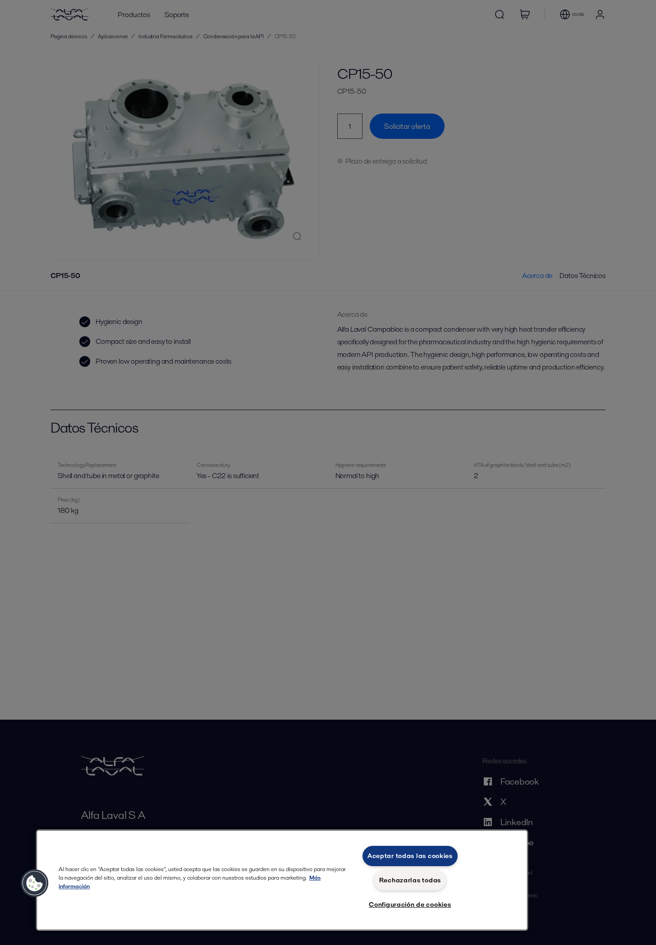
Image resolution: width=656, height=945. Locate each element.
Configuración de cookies (410, 904)
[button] (34, 883)
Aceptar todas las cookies (410, 855)
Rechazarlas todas (410, 880)
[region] (282, 880)
